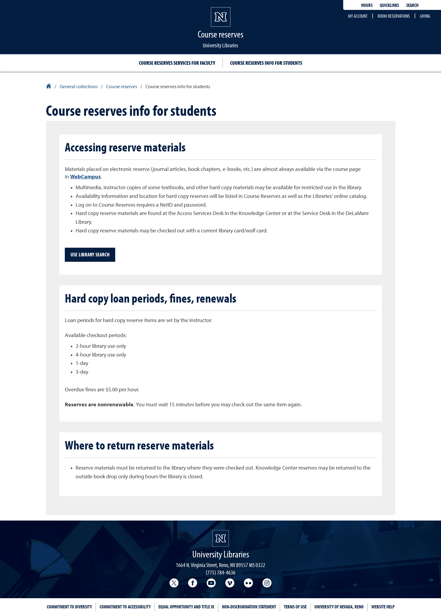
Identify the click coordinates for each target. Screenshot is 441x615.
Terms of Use (295, 607)
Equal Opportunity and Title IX (186, 607)
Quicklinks (389, 5)
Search (412, 5)
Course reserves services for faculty (177, 62)
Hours (367, 5)
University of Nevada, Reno (339, 607)
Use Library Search (90, 254)
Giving (425, 16)
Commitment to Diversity (69, 607)
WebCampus (85, 177)
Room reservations (394, 16)
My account (358, 16)
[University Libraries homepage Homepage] (220, 538)
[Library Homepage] (49, 87)
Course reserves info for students (266, 62)
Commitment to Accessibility (125, 607)
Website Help (382, 607)
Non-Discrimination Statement (249, 607)
